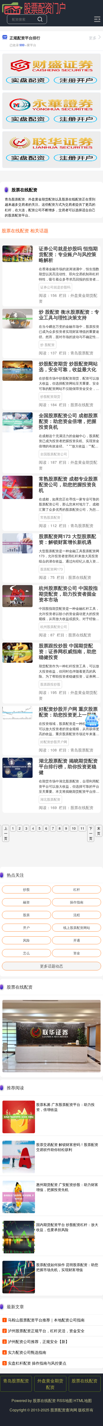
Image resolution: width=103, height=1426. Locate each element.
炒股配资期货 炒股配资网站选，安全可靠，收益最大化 (68, 366)
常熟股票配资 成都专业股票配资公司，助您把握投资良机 (68, 484)
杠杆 (76, 889)
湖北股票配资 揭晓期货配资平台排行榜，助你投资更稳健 (68, 766)
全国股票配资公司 (53, 454)
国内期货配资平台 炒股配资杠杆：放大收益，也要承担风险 (67, 1227)
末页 (98, 831)
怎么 (26, 953)
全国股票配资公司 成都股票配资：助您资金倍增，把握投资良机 (68, 421)
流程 (76, 914)
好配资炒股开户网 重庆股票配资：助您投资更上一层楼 (68, 711)
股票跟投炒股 (50, 684)
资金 (76, 953)
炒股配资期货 (50, 396)
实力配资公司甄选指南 (27, 1352)
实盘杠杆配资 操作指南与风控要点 (37, 1363)
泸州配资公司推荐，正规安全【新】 (38, 1341)
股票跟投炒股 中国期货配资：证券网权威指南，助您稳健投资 (67, 651)
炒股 (26, 889)
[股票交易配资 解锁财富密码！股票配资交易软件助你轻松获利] (18, 1157)
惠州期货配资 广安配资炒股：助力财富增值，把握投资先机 (67, 1187)
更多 (93, 38)
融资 (26, 902)
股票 (26, 914)
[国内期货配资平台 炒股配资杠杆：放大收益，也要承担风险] (18, 1237)
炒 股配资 (47, 344)
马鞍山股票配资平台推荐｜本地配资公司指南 (46, 1320)
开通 (76, 940)
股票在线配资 (84, 1380)
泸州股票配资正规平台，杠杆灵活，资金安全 (46, 1330)
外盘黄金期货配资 (50, 1383)
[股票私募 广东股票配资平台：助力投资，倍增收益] (18, 1117)
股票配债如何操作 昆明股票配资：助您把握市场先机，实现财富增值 (67, 1267)
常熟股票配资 (50, 517)
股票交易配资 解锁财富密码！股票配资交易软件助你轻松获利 (67, 1147)
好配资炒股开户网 (53, 741)
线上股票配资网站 (76, 927)
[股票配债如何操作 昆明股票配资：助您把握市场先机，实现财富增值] (18, 1277)
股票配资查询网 (63, 1410)
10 (74, 828)
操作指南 (76, 902)
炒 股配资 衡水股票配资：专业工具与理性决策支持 (69, 314)
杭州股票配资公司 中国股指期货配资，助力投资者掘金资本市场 (68, 593)
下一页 (90, 833)
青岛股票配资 (16, 1380)
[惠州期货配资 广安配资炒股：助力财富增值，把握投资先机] (18, 1197)
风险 (26, 940)
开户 (26, 927)
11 (82, 828)
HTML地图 (83, 1400)
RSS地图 (65, 1400)
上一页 (5, 833)
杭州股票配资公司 (53, 626)
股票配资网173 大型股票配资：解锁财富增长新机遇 (67, 539)
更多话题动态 (51, 966)
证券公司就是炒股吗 (55, 287)
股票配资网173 (51, 569)
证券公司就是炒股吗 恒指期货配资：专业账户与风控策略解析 (68, 254)
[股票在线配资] (33, 8)
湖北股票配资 (50, 799)
